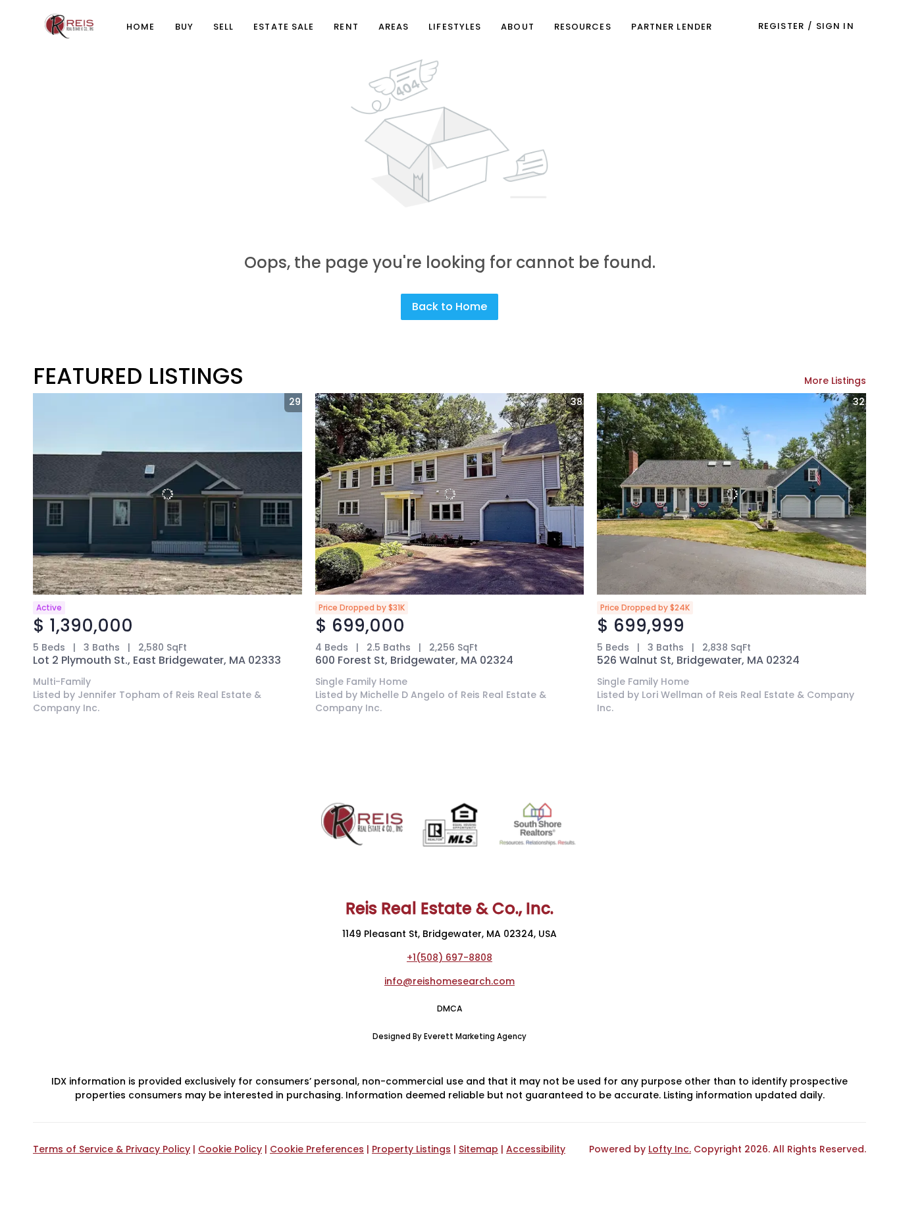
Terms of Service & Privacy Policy (111, 1149)
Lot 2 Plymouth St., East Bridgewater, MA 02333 (157, 660)
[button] (69, 26)
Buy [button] (184, 26)
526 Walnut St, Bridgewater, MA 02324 (698, 660)
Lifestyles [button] (454, 26)
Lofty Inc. (669, 1149)
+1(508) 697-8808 (449, 957)
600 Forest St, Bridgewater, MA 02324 (414, 660)
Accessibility (535, 1149)
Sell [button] (223, 26)
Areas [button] (393, 26)
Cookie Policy (230, 1149)
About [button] (517, 26)
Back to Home (449, 306)
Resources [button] (582, 26)
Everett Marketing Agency (475, 1036)
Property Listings (411, 1149)
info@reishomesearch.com (449, 981)
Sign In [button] (835, 26)
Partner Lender (671, 26)
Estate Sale (283, 26)
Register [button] (781, 26)
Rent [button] (346, 26)
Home (140, 26)
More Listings (835, 380)
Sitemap (478, 1149)
